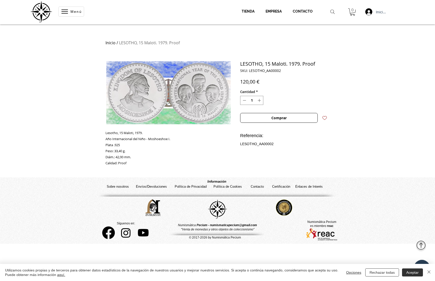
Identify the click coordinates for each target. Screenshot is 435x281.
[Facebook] (108, 232)
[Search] (332, 12)
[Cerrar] (429, 272)
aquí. (61, 275)
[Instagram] (126, 232)
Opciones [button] (353, 272)
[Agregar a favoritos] (325, 118)
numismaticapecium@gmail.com (233, 225)
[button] (352, 12)
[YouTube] (143, 232)
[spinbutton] (252, 100)
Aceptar (412, 272)
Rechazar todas (382, 272)
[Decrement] (244, 100)
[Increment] (260, 100)
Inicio (110, 43)
